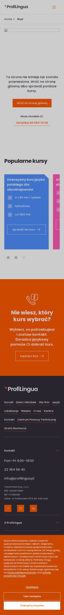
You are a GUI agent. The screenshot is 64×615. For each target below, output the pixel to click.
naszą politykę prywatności (22, 572)
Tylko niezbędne (32, 596)
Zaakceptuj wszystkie (32, 605)
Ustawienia (32, 587)
